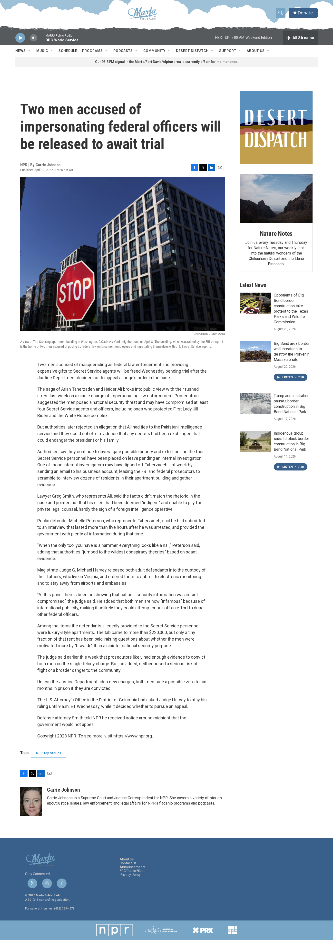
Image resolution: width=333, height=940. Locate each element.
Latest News (253, 285)
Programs (92, 51)
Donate (305, 12)
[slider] (41, 40)
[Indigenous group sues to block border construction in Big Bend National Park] (255, 441)
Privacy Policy (130, 875)
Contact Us (128, 863)
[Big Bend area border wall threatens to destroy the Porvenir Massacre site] (255, 351)
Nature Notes (276, 233)
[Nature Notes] (276, 198)
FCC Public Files (131, 871)
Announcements (133, 867)
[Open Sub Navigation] (29, 51)
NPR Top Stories (48, 753)
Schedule (68, 51)
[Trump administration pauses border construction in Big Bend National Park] (255, 403)
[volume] (33, 37)
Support (227, 51)
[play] (20, 38)
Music (42, 51)
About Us (256, 51)
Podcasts (123, 51)
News (20, 51)
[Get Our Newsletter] (276, 127)
